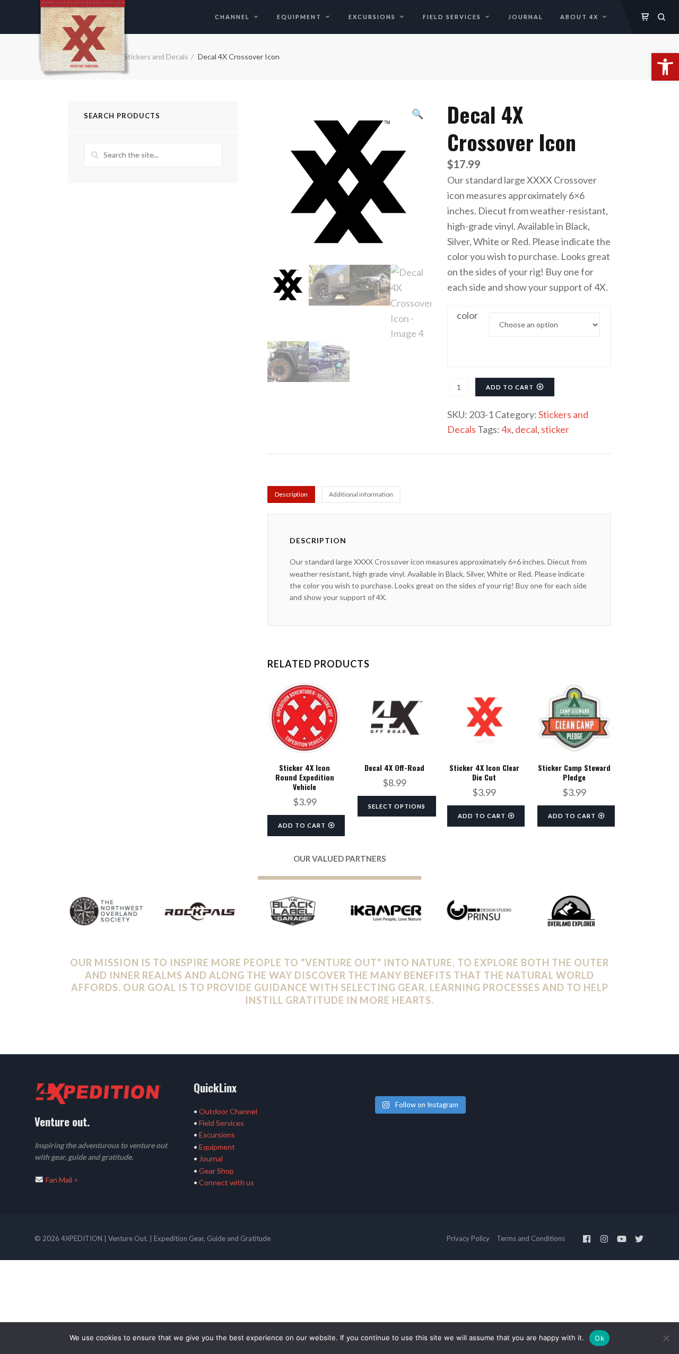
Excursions (372, 16)
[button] (665, 67)
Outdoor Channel (228, 1111)
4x (506, 429)
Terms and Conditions (531, 1238)
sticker (555, 429)
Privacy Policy (468, 1238)
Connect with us (226, 1182)
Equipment (299, 16)
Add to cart (510, 387)
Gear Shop (216, 1170)
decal (526, 429)
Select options (396, 806)
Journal (525, 16)
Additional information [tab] (361, 494)
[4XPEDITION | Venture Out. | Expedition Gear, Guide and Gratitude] (83, 37)
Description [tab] (291, 494)
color (467, 315)
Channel (232, 16)
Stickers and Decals (156, 56)
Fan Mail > (62, 1179)
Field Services (452, 16)
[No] (665, 1338)
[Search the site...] (661, 17)
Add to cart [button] (302, 825)
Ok (599, 1338)
